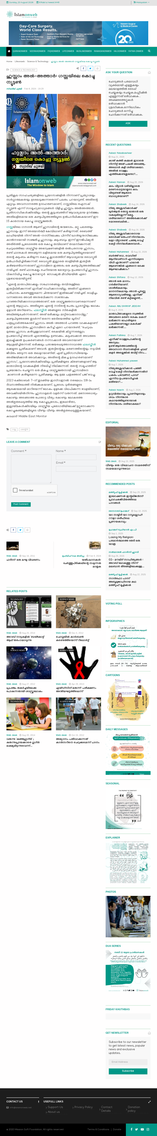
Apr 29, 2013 (78, 684)
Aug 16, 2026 (138, 204)
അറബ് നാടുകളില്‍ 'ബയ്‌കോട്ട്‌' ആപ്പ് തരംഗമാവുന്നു (25, 639)
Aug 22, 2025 (139, 574)
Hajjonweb (120, 51)
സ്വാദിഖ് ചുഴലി (14, 89)
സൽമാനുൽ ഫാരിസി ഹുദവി (124, 552)
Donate (117, 1129)
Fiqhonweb (54, 51)
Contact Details (106, 1109)
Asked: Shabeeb (118, 204)
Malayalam (141, 3)
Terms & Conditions (98, 1129)
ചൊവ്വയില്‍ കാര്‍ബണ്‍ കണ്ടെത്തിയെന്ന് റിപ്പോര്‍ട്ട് (72, 639)
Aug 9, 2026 (117, 310)
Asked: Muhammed (119, 252)
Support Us (55, 1107)
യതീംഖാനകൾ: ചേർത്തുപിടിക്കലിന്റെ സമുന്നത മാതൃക (82, 564)
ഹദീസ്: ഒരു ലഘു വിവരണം (23, 560)
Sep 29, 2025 (139, 492)
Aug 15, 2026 (140, 252)
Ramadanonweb (102, 51)
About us (54, 1112)
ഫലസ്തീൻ (40, 310)
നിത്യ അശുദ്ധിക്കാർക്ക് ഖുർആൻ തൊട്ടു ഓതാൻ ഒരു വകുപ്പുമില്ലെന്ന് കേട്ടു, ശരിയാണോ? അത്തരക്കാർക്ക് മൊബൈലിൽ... (128, 215)
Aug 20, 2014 (28, 735)
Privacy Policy (83, 1107)
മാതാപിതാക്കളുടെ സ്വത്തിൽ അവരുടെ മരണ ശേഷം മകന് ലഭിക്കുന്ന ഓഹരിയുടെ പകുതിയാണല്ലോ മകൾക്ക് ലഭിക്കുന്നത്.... (127, 321)
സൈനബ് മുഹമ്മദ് (119, 511)
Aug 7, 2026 (136, 335)
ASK (128, 123)
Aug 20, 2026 (136, 182)
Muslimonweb (84, 51)
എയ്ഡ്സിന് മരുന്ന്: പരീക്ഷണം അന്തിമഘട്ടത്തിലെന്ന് (76, 690)
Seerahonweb (37, 51)
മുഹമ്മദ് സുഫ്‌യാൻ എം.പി (123, 530)
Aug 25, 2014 (28, 633)
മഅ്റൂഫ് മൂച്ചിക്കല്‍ (118, 492)
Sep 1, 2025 (117, 533)
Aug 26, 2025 (117, 556)
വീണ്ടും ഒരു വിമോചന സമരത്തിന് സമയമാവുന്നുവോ (128, 467)
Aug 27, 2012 (28, 684)
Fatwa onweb (135, 51)
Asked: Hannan (117, 182)
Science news (67, 599)
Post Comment (20, 504)
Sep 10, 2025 (140, 511)
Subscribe (128, 1071)
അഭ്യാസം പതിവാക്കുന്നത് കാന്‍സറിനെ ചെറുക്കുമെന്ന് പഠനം (78, 741)
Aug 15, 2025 (127, 461)
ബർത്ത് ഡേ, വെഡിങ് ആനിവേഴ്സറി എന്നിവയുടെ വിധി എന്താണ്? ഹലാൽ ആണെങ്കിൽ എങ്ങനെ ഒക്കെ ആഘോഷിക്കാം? (127, 263)
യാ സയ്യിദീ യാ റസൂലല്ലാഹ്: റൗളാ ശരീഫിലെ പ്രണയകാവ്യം (126, 519)
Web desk (11, 556)
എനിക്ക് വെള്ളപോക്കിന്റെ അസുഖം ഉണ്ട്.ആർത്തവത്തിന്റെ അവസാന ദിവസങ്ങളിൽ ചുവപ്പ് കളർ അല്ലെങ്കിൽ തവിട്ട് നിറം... (128, 346)
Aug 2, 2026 (135, 390)
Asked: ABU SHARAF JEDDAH (124, 306)
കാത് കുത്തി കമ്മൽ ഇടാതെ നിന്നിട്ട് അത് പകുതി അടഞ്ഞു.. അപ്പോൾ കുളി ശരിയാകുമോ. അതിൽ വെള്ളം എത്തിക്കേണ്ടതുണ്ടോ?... (127, 167)
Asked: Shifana (117, 277)
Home (9, 62)
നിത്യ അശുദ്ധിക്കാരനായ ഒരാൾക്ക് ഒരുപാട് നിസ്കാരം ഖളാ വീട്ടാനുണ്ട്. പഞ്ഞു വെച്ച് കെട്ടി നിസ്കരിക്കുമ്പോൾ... (127, 239)
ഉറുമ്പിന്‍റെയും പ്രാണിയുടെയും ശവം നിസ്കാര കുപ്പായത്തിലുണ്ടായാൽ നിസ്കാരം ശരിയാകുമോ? (127, 399)
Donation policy (134, 1109)
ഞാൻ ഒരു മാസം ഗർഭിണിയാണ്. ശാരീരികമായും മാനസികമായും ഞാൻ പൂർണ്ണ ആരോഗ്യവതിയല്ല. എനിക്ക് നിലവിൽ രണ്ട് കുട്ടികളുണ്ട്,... (127, 290)
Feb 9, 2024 (95, 556)
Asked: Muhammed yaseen (123, 361)
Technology (16, 599)
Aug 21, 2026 (117, 157)
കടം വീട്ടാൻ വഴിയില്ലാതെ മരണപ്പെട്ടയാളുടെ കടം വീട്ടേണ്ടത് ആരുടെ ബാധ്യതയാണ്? (124, 191)
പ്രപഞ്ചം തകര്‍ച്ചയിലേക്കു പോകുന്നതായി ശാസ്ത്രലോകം (24, 690)
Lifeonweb (68, 51)
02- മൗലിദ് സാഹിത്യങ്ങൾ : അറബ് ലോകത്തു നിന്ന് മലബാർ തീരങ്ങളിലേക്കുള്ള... (126, 563)
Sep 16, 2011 (28, 556)
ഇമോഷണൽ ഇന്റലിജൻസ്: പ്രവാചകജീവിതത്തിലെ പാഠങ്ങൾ (126, 500)
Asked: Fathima (117, 335)
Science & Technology (37, 61)
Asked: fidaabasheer (120, 153)
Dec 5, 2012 (77, 633)
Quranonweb (20, 51)
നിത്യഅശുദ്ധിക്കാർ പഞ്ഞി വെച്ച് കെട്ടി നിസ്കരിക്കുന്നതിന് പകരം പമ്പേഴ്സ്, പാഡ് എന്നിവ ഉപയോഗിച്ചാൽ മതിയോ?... (128, 375)
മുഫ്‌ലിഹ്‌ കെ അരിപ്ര (73, 556)
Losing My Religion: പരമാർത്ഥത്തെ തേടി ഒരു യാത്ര (124, 541)
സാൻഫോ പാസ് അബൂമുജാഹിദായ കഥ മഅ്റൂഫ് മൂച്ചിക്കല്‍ (122, 582)
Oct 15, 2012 (78, 735)
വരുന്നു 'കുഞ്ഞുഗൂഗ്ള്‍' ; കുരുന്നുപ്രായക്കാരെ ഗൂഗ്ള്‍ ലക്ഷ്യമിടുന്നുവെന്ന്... (23, 743)
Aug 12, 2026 (136, 277)
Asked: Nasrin (116, 390)
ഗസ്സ (9, 227)
